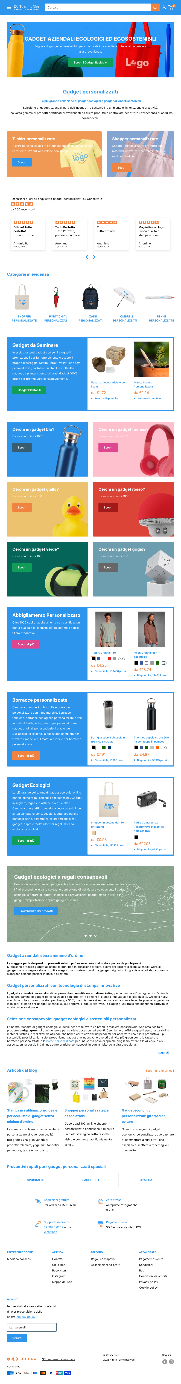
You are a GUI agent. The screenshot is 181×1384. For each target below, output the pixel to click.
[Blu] (141, 747)
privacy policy (25, 1317)
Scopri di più (26, 644)
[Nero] (136, 747)
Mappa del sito (62, 1282)
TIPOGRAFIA (35, 1180)
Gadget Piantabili (29, 390)
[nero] (93, 658)
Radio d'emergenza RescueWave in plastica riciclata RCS (149, 826)
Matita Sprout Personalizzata (143, 384)
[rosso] (109, 658)
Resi (142, 1270)
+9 (163, 663)
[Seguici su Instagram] (171, 1361)
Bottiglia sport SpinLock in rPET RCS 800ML (108, 739)
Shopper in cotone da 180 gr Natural (107, 824)
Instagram (58, 1276)
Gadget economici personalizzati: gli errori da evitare (143, 1116)
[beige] (93, 833)
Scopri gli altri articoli (160, 1070)
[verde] (157, 663)
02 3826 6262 (53, 1227)
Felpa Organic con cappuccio (145, 654)
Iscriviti (17, 1338)
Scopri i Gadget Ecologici (90, 62)
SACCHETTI (90, 1180)
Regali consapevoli (103, 1259)
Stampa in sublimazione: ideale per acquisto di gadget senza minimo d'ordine (32, 1116)
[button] (87, 257)
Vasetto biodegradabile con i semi (108, 384)
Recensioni (59, 1270)
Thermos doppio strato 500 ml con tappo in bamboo (151, 739)
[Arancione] (157, 747)
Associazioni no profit (105, 1265)
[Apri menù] (9, 7)
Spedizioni (146, 1265)
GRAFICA (146, 1180)
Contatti (57, 1259)
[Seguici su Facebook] (164, 1361)
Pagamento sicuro (151, 1259)
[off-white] (104, 658)
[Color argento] (152, 747)
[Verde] (146, 747)
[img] (92, 204)
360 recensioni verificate (58, 1359)
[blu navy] (109, 747)
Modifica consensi (19, 1259)
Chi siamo (58, 1265)
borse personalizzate (60, 1041)
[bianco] (146, 663)
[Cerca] (155, 7)
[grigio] (114, 658)
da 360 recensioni (23, 209)
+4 (163, 747)
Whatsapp (50, 1232)
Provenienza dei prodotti (36, 911)
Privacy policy (148, 1282)
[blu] (98, 658)
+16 (121, 658)
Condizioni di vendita (153, 1276)
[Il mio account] (164, 7)
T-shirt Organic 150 (103, 652)
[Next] (174, 301)
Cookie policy (148, 1287)
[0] (171, 7)
